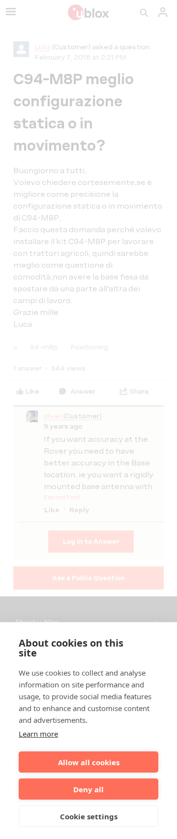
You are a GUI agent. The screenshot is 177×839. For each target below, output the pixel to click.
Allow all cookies (88, 762)
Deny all (88, 789)
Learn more (38, 734)
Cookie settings (89, 816)
